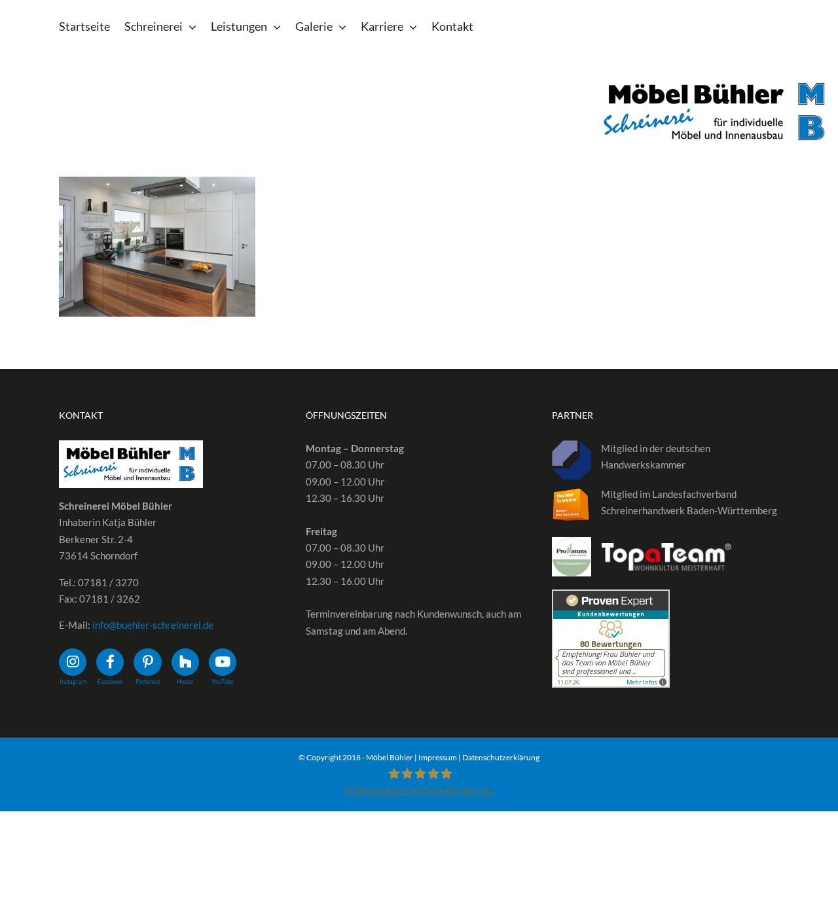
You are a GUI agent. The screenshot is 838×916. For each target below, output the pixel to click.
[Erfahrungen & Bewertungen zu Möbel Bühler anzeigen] (611, 597)
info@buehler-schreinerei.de (152, 625)
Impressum (437, 757)
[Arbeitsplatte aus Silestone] (157, 247)
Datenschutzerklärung (500, 757)
